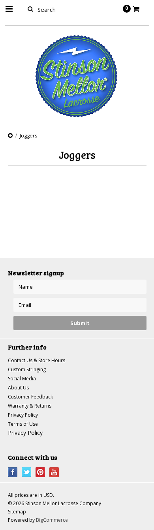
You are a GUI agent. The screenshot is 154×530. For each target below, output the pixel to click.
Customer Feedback (30, 396)
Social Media (22, 378)
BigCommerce (52, 520)
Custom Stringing (27, 369)
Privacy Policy (23, 415)
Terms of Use (23, 424)
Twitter (27, 472)
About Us (18, 387)
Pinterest (40, 472)
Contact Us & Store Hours (36, 360)
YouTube (54, 472)
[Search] (31, 8)
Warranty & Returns (29, 405)
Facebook (13, 472)
